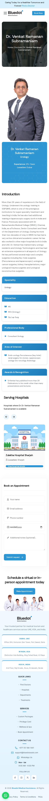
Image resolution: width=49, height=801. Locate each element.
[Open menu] (5, 13)
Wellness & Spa (25, 727)
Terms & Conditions (28, 797)
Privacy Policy (12, 797)
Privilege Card (25, 722)
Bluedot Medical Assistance (24, 788)
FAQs (40, 797)
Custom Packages (25, 716)
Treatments (25, 700)
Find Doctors (25, 684)
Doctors (18, 47)
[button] (6, 416)
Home (10, 47)
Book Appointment (25, 732)
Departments (25, 695)
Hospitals (25, 690)
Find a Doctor (28, 5)
